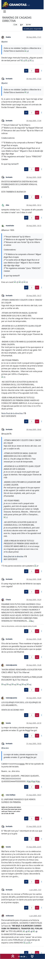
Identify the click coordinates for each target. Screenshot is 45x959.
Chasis (8, 599)
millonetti (10, 916)
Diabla (8, 37)
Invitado (9, 78)
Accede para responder (33, 29)
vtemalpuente (11, 665)
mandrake (10, 225)
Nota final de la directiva (11, 413)
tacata (8, 723)
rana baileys (10, 795)
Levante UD (7, 25)
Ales (7, 205)
